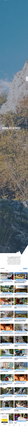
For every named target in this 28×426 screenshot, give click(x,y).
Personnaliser (4, 422)
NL (16, 2)
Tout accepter (4, 419)
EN (16, 0)
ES (16, 4)
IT (16, 3)
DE (16, 1)
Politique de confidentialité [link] (4, 424)
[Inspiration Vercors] (27, 79)
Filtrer (26, 268)
